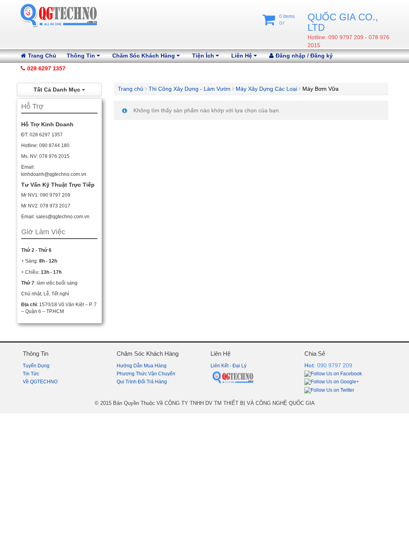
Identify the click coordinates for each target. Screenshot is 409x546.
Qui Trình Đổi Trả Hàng (142, 382)
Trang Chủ (42, 55)
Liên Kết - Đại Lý (228, 366)
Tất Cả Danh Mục (58, 89)
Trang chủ (130, 89)
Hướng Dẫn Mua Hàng (142, 366)
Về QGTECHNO (40, 382)
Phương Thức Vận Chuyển (146, 374)
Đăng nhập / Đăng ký (304, 55)
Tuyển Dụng (36, 366)
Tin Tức (31, 374)
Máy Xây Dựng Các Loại (266, 89)
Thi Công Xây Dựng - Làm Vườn (189, 89)
